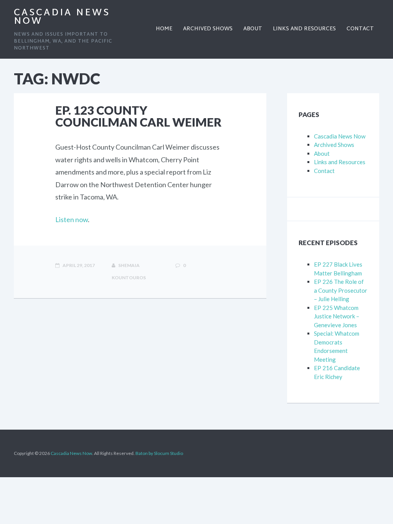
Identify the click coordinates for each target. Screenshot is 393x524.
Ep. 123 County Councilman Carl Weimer (138, 116)
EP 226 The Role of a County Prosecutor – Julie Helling (340, 290)
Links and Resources (339, 161)
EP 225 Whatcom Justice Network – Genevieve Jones (336, 316)
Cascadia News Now (62, 17)
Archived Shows (334, 144)
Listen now (71, 219)
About (322, 153)
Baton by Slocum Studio (159, 453)
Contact (324, 170)
